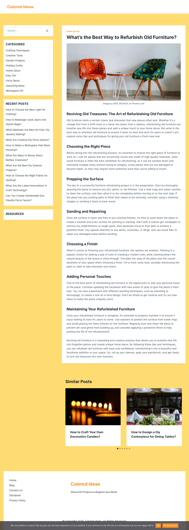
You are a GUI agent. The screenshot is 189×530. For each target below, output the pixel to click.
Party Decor (13, 80)
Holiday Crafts (14, 65)
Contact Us (16, 490)
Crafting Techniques (18, 50)
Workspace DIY (14, 90)
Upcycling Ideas (15, 85)
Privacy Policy (17, 500)
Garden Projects (15, 60)
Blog (11, 485)
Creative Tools (14, 55)
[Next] (177, 417)
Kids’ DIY (11, 75)
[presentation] (93, 406)
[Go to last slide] (70, 417)
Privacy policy (170, 525)
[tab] (117, 448)
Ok (158, 525)
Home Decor (73, 31)
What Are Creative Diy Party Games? (27, 139)
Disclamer (15, 495)
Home (12, 480)
